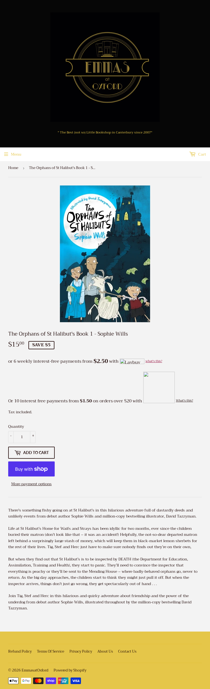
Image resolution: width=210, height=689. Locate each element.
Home (13, 168)
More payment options (31, 484)
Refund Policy (20, 651)
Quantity (16, 426)
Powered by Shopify (70, 670)
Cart (201, 154)
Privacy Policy (80, 651)
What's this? (184, 400)
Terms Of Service (50, 651)
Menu (16, 154)
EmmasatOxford (35, 670)
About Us (105, 651)
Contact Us (127, 651)
